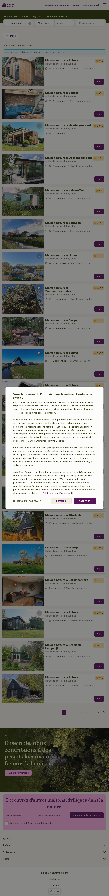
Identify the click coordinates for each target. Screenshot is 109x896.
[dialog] (54, 448)
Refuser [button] (61, 501)
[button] (27, 500)
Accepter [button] (84, 501)
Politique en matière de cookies (59, 493)
